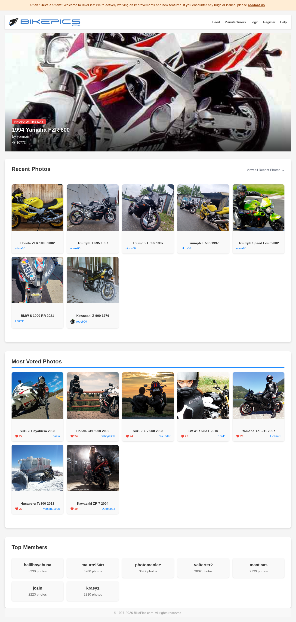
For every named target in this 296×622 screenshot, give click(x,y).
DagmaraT (108, 508)
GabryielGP (108, 436)
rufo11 (222, 436)
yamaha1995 (51, 508)
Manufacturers (235, 22)
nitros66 (20, 248)
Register (269, 22)
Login (254, 22)
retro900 (81, 321)
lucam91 (275, 436)
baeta (56, 436)
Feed (216, 22)
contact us (256, 5)
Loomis (19, 321)
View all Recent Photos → (265, 170)
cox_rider (164, 436)
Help (283, 22)
